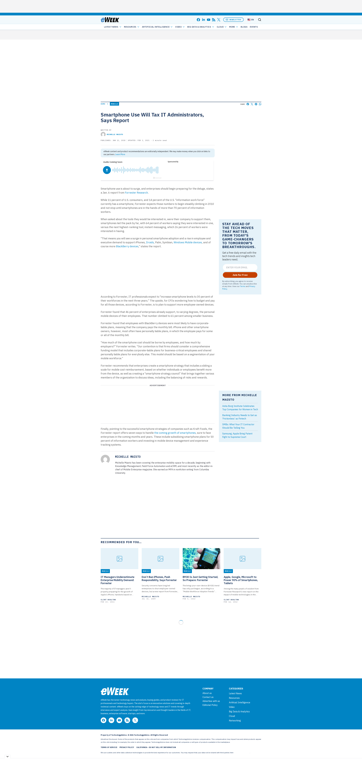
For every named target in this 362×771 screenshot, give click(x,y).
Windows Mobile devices (188, 242)
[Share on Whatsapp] (260, 104)
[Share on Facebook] (248, 104)
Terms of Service (109, 747)
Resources (234, 698)
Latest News (111, 27)
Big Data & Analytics (199, 27)
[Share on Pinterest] (256, 104)
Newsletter (235, 20)
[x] (218, 19)
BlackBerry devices (127, 246)
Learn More (120, 154)
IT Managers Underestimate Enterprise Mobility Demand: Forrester (117, 580)
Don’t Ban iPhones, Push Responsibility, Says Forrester (159, 578)
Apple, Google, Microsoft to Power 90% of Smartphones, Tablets (241, 580)
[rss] (213, 19)
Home (103, 104)
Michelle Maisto (115, 134)
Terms (242, 286)
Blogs (244, 27)
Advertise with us (211, 701)
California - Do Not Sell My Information (156, 747)
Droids (150, 242)
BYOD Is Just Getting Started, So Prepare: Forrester (200, 578)
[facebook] (198, 19)
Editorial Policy (210, 705)
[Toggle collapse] (7, 756)
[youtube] (208, 19)
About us (207, 693)
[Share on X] (252, 104)
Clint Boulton (108, 600)
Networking (235, 720)
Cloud (220, 27)
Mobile (114, 104)
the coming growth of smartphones (175, 432)
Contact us (208, 697)
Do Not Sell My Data (242, 752)
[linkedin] (203, 19)
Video (178, 27)
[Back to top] (356, 762)
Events (254, 27)
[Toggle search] (259, 19)
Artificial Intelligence (156, 27)
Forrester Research (136, 192)
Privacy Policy (126, 747)
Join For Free (240, 275)
